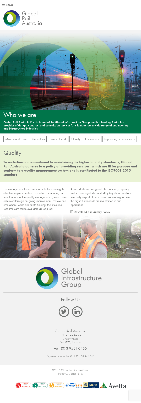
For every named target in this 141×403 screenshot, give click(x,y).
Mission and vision (16, 139)
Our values (38, 139)
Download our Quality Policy (92, 212)
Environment (92, 139)
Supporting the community (119, 139)
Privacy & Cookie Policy (70, 374)
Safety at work (58, 139)
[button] (9, 5)
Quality (75, 139)
